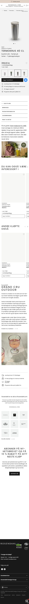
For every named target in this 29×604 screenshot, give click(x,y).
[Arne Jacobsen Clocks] (24, 424)
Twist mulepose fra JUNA (18, 126)
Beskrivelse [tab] (5, 107)
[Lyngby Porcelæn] (15, 424)
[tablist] (14, 111)
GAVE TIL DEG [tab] (7, 103)
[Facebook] (2, 569)
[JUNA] (15, 433)
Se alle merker (5, 439)
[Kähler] (15, 415)
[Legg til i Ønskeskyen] (26, 80)
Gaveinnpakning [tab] (7, 115)
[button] (13, 44)
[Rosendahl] (5, 415)
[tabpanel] (14, 142)
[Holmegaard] (24, 415)
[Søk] (24, 5)
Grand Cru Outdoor (7, 328)
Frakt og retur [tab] (6, 119)
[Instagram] (4, 569)
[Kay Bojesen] (5, 424)
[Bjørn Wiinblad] (5, 433)
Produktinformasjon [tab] (8, 111)
